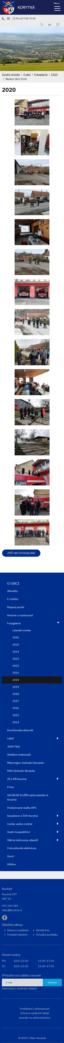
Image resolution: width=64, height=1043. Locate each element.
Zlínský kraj (42, 930)
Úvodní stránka (11, 74)
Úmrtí (10, 856)
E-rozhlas (12, 599)
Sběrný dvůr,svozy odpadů (22, 840)
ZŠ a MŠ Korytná (17, 779)
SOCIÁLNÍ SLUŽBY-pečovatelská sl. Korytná (28, 797)
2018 (15, 694)
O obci (27, 74)
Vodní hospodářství (18, 832)
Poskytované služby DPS (21, 807)
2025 (15, 644)
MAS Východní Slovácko (21, 770)
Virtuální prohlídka (47, 934)
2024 (15, 651)
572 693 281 (10, 905)
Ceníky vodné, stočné (19, 824)
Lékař (10, 738)
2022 (15, 665)
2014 (15, 722)
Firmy (10, 787)
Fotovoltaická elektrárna (21, 848)
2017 (15, 701)
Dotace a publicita (18, 930)
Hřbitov (11, 864)
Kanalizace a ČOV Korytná (22, 815)
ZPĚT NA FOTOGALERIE (21, 553)
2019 (15, 687)
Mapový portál (15, 607)
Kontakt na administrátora (34, 1017)
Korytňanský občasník (20, 730)
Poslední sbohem (17, 934)
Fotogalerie (41, 74)
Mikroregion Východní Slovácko (25, 762)
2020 (54, 74)
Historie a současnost (20, 615)
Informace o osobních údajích (19, 988)
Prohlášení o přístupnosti (35, 1008)
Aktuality (12, 591)
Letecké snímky (21, 630)
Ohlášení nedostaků (19, 754)
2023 (15, 658)
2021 (15, 672)
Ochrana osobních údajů (34, 1013)
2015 (15, 715)
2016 (15, 708)
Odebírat (52, 982)
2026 (15, 637)
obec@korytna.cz (12, 910)
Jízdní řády (13, 746)
